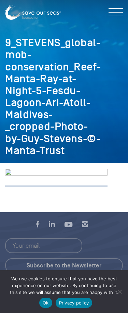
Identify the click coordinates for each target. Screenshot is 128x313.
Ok (46, 303)
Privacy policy (74, 303)
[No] (119, 291)
